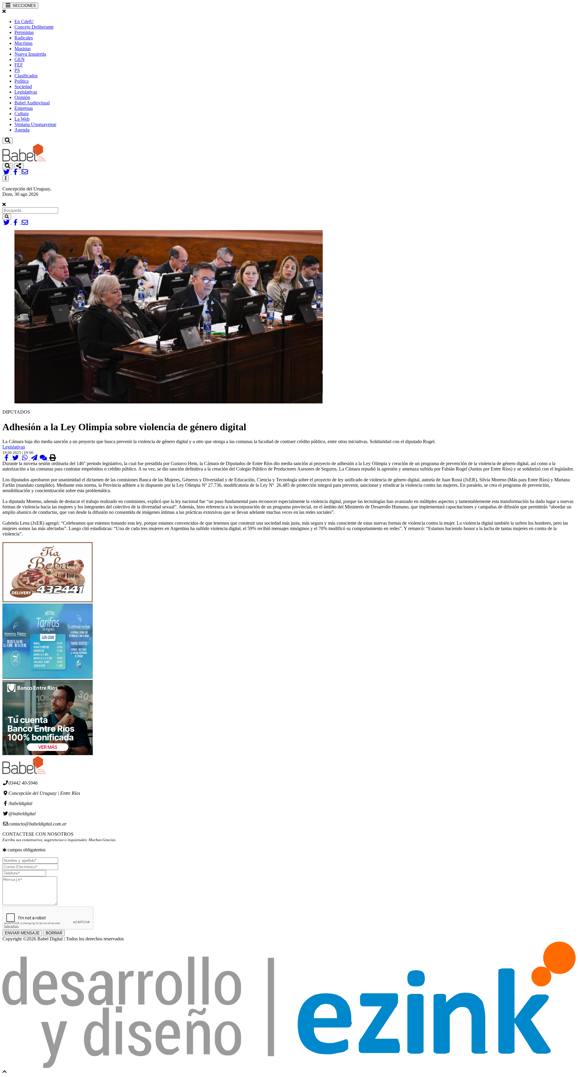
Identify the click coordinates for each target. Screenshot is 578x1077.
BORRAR (54, 933)
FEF (18, 64)
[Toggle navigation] (7, 140)
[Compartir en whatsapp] (25, 458)
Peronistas (24, 32)
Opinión (22, 97)
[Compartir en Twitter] (16, 458)
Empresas (23, 108)
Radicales (23, 37)
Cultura (21, 113)
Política (21, 81)
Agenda (22, 129)
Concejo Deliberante (34, 26)
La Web (22, 119)
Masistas (22, 48)
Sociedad (23, 86)
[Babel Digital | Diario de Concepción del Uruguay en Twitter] (7, 172)
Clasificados (26, 75)
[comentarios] (44, 458)
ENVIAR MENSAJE (22, 933)
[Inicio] (24, 160)
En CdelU (24, 21)
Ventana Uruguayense (35, 124)
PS (17, 70)
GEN (19, 59)
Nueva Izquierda (30, 54)
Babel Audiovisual (32, 102)
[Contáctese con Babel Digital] (25, 172)
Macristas (23, 43)
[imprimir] (52, 458)
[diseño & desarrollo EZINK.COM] (289, 1066)
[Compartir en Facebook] (7, 458)
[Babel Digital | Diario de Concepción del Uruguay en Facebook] (16, 172)
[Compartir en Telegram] (34, 458)
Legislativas (25, 91)
